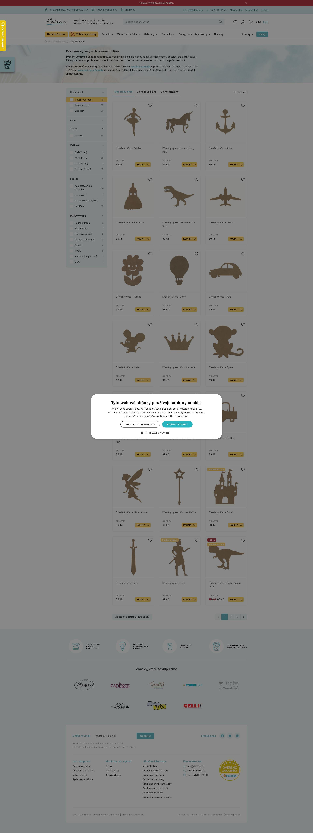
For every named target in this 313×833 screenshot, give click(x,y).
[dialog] (156, 416)
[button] (156, 433)
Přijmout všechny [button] (177, 424)
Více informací (181, 416)
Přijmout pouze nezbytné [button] (140, 424)
